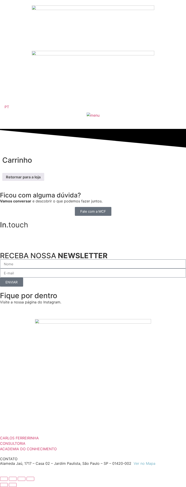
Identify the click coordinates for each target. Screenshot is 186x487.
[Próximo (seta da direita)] (13, 485)
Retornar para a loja (23, 177)
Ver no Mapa (144, 463)
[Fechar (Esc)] (30, 479)
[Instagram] (18, 234)
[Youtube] (30, 234)
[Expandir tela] (13, 479)
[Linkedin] (5, 234)
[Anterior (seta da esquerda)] (4, 485)
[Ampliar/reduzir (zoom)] (4, 479)
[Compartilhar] (21, 479)
